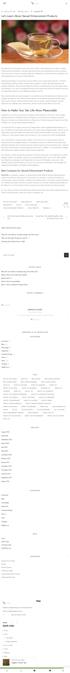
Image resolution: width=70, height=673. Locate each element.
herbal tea (13, 178)
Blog (22, 11)
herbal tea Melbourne (28, 406)
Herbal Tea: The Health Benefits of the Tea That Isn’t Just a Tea (49, 217)
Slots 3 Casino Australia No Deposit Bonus (14, 285)
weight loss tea (48, 413)
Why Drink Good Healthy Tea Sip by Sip (20, 217)
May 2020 (4, 451)
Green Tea (17, 391)
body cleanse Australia (52, 379)
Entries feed (5, 542)
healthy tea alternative (45, 391)
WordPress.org (6, 548)
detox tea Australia (20, 385)
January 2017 (5, 462)
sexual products (33, 208)
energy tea (53, 385)
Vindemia (4, 364)
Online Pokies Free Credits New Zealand (14, 275)
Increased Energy (6, 354)
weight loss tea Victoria (55, 416)
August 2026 (5, 432)
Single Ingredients (11, 642)
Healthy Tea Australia (10, 397)
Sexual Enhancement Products (13, 208)
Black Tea (24, 379)
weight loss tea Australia (12, 416)
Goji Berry (6, 391)
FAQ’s (6, 649)
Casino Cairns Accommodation (10, 281)
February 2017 (5, 459)
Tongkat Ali (47, 208)
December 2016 (6, 466)
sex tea (18, 205)
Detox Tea (6, 385)
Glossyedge (5, 348)
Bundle (3, 564)
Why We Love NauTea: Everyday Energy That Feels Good (19, 235)
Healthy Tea (29, 391)
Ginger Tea (58, 388)
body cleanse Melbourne (29, 382)
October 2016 (5, 474)
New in (3, 357)
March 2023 (5, 443)
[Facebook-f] (12, 622)
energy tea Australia (10, 388)
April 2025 (4, 436)
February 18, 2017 (9, 11)
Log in (3, 538)
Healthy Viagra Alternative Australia (38, 403)
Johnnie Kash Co (6, 278)
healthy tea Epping (28, 397)
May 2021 (4, 447)
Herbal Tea (4, 351)
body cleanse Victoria (48, 382)
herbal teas (44, 406)
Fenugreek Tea (45, 388)
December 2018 (6, 455)
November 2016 (6, 470)
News (26, 11)
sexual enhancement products (43, 89)
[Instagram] (17, 622)
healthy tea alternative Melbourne (15, 394)
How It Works (8, 645)
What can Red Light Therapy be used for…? (15, 238)
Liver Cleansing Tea (58, 406)
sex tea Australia (31, 205)
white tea (6, 419)
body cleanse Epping (10, 382)
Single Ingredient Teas (8, 577)
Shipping (6, 653)
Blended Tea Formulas (8, 561)
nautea (5, 409)
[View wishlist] (49, 671)
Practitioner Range (7, 571)
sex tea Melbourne (43, 409)
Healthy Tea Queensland (11, 400)
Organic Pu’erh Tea (18, 662)
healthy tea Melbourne (46, 397)
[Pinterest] (64, 207)
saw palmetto (7, 205)
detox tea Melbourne (38, 385)
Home (6, 630)
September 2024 (6, 440)
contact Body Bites (12, 193)
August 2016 (5, 481)
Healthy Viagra (47, 400)
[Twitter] (67, 205)
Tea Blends (9, 638)
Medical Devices (6, 567)
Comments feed (6, 545)
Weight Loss (5, 367)
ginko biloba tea (26, 202)
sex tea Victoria (59, 409)
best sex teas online (10, 202)
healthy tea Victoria (30, 400)
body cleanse (36, 379)
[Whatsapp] (68, 207)
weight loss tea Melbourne (34, 416)
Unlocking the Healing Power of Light (13, 241)
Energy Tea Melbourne (29, 388)
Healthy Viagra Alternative (12, 403)
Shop (5, 634)
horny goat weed (42, 202)
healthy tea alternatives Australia (43, 394)
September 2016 (6, 478)
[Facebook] (64, 205)
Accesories (4, 341)
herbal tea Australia (10, 406)
